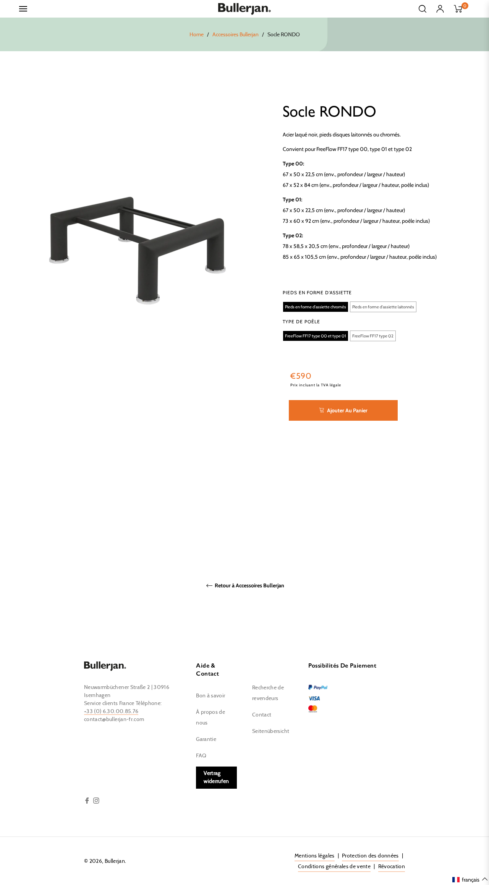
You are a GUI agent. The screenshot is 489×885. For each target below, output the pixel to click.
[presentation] (317, 292)
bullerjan (115, 861)
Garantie (206, 739)
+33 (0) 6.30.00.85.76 (111, 711)
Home (196, 34)
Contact (261, 715)
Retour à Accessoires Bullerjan (249, 585)
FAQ (201, 756)
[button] (315, 307)
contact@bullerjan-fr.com (114, 719)
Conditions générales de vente (334, 866)
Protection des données (370, 856)
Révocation (391, 866)
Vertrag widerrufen (216, 777)
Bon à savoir (210, 696)
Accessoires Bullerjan (235, 34)
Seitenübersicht (270, 731)
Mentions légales (315, 856)
